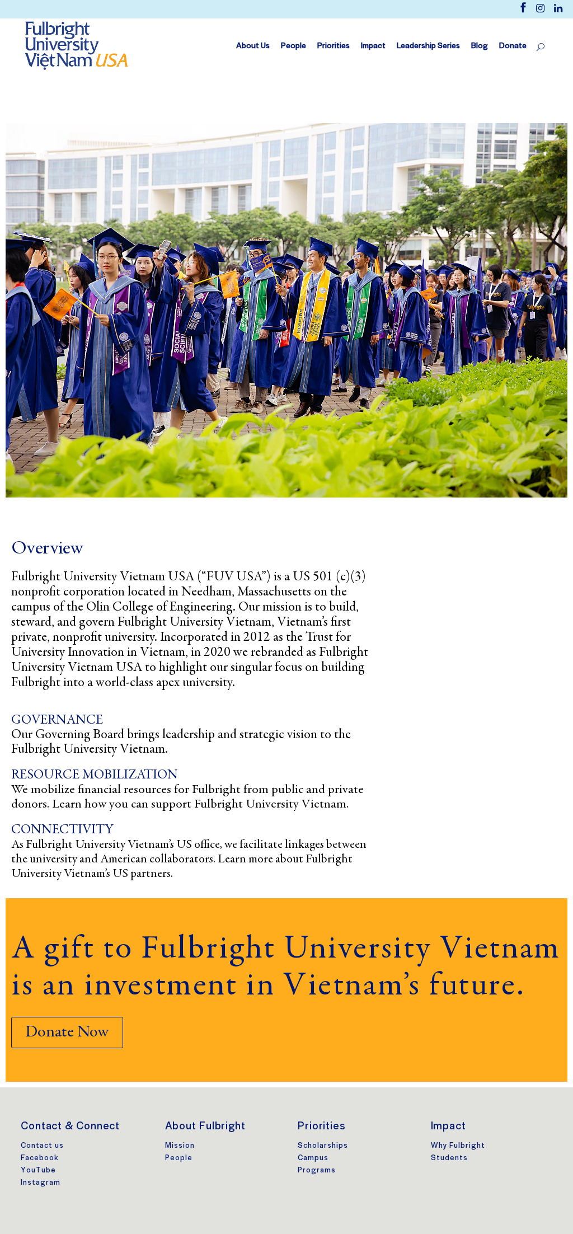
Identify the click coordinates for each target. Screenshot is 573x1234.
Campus (313, 1157)
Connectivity (62, 830)
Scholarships (323, 1145)
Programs (317, 1170)
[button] (67, 1032)
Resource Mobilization (94, 775)
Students (449, 1157)
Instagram (40, 1182)
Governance (57, 721)
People (178, 1157)
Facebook (40, 1157)
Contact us (42, 1145)
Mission (180, 1145)
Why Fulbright (458, 1145)
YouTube (38, 1170)
